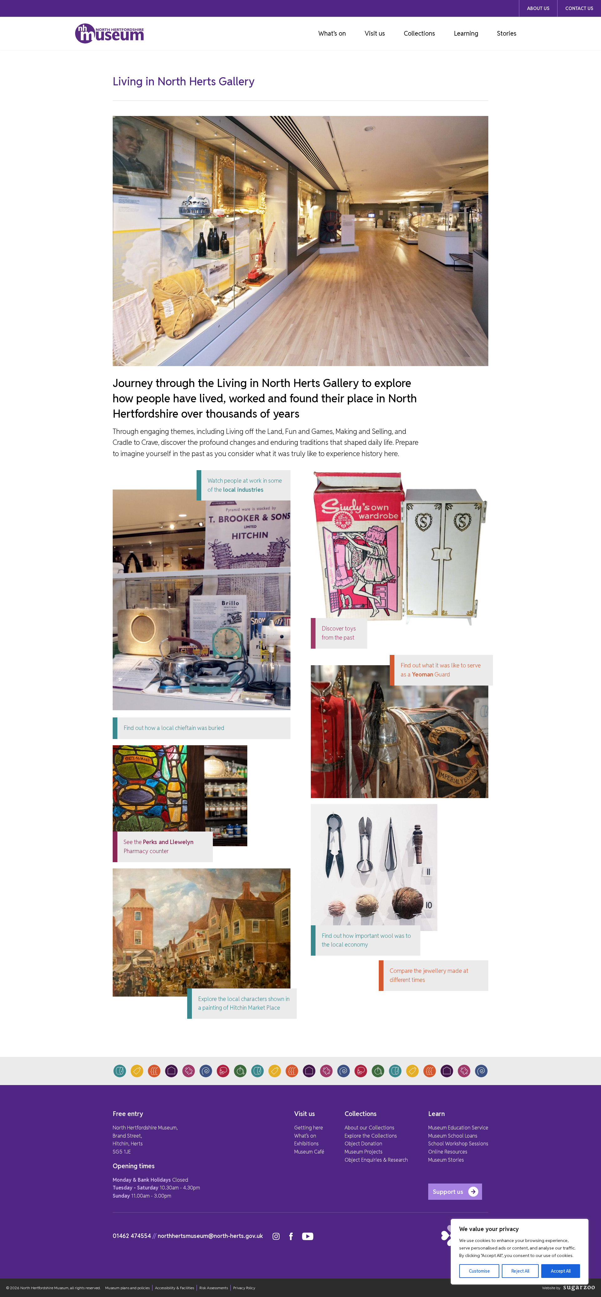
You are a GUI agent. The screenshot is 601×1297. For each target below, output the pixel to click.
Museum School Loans (452, 1136)
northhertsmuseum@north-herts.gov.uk (210, 1235)
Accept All (561, 1271)
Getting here (308, 1127)
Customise (479, 1271)
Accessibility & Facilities (174, 1287)
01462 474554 (132, 1235)
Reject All (520, 1271)
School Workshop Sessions (458, 1143)
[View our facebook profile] (291, 1236)
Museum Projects (364, 1152)
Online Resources (447, 1152)
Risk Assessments (213, 1287)
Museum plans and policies (127, 1287)
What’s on (332, 33)
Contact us (579, 8)
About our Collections (369, 1127)
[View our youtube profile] (307, 1236)
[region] (519, 1251)
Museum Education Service (458, 1127)
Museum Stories (446, 1160)
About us (538, 8)
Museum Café (309, 1152)
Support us (448, 1191)
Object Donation (363, 1143)
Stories (506, 33)
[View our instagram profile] (276, 1236)
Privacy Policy (244, 1287)
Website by (551, 1287)
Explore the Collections (371, 1136)
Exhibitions (306, 1143)
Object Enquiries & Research (376, 1160)
